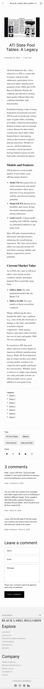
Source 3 (12, 402)
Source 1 (12, 395)
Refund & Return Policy (11, 665)
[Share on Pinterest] (19, 453)
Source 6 (12, 413)
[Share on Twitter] (13, 453)
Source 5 (12, 410)
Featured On (7, 645)
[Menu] (3, 3)
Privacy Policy (8, 669)
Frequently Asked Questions (13, 639)
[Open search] (35, 3)
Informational (11, 443)
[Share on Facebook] (6, 453)
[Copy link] (31, 453)
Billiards (26, 437)
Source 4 (12, 406)
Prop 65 (5, 675)
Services (5, 648)
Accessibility (7, 672)
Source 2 (12, 399)
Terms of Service (9, 662)
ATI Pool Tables (12, 437)
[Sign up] (40, 615)
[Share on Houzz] (25, 453)
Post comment (14, 594)
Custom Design (8, 642)
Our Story (6, 632)
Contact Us (6, 635)
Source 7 (12, 417)
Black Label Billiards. (24, 681)
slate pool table (27, 443)
